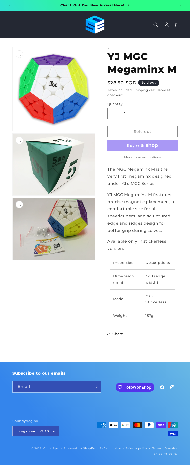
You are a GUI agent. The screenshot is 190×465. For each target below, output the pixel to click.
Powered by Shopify (79, 448)
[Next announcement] (180, 5)
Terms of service (165, 448)
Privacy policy (136, 448)
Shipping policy (166, 453)
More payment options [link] (142, 157)
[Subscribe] (95, 387)
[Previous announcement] (9, 5)
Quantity (114, 104)
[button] (10, 24)
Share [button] (117, 334)
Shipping (141, 90)
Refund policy (110, 448)
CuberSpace (52, 448)
